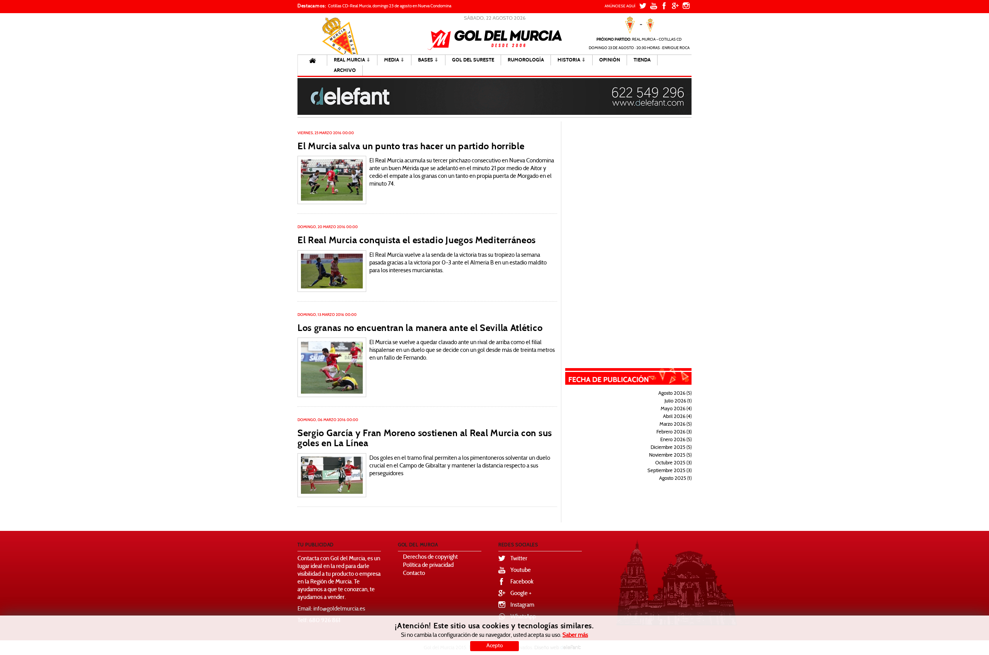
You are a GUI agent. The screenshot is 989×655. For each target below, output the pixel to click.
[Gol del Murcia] (494, 40)
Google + (521, 594)
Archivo (345, 70)
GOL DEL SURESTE (473, 60)
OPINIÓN (609, 60)
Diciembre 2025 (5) (671, 447)
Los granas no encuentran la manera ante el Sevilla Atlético (419, 327)
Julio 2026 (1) (678, 401)
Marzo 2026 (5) (675, 424)
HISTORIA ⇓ (571, 60)
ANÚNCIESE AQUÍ (620, 6)
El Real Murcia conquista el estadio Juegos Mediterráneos (416, 240)
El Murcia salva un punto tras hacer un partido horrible (411, 146)
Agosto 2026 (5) (675, 393)
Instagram (522, 605)
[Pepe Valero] (331, 180)
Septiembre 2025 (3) (669, 471)
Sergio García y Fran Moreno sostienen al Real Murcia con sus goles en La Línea (424, 438)
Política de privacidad (428, 565)
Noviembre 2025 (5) (670, 455)
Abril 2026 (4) (677, 417)
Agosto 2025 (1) (675, 478)
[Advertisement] (634, 237)
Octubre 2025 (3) (673, 463)
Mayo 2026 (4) (676, 409)
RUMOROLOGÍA (526, 60)
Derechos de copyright (430, 557)
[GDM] (331, 367)
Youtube (520, 570)
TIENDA (642, 60)
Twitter (518, 559)
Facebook (522, 582)
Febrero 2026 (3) (674, 432)
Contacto (414, 574)
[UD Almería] (331, 271)
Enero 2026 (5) (676, 440)
